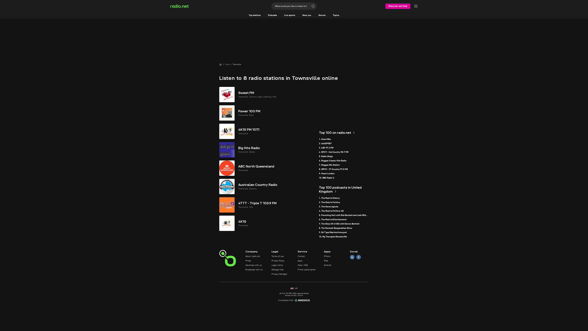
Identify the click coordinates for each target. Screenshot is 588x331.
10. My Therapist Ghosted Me (333, 237)
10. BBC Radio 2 (326, 178)
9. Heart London (327, 174)
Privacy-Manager (279, 274)
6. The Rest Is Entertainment (333, 220)
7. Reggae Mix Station (329, 165)
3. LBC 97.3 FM (326, 148)
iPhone (327, 256)
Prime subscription (307, 270)
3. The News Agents (328, 207)
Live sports (289, 15)
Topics (336, 15)
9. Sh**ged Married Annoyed (333, 232)
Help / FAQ (303, 265)
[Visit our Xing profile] (358, 257)
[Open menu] (416, 6)
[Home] (220, 64)
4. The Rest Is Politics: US (331, 211)
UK (296, 288)
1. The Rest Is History (329, 198)
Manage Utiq (277, 270)
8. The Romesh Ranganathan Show (335, 228)
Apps (300, 261)
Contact (301, 256)
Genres (322, 15)
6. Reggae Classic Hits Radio (333, 161)
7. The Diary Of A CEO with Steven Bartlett (339, 224)
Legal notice (277, 265)
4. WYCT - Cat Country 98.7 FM (333, 152)
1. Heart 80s (325, 139)
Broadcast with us (254, 270)
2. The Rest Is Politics (329, 202)
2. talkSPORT (325, 144)
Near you (306, 15)
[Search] (313, 6)
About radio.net (252, 256)
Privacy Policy (277, 261)
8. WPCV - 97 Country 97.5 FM (333, 169)
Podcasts (272, 15)
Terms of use (277, 256)
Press (248, 261)
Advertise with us (253, 265)
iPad (326, 261)
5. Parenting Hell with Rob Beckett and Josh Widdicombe (344, 215)
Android (327, 265)
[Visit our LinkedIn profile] (352, 257)
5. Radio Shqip (326, 156)
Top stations (255, 15)
